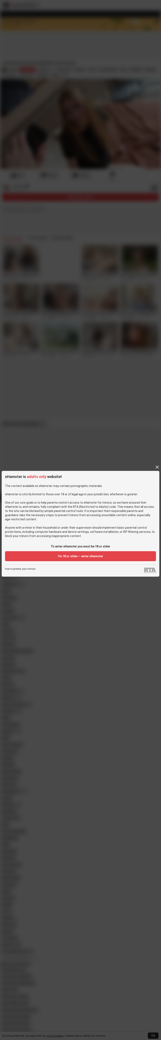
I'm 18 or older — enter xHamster (80, 556)
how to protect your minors (20, 569)
